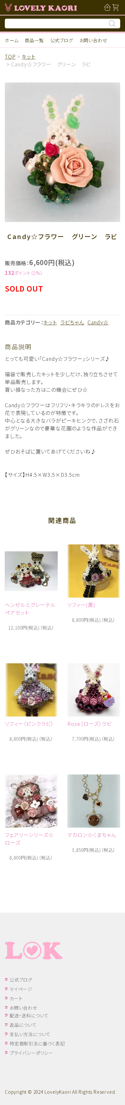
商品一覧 (34, 40)
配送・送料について (29, 1015)
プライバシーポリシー (31, 1053)
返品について (23, 1025)
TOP (10, 56)
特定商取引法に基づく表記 (37, 1043)
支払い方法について (30, 1034)
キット (28, 56)
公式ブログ (61, 40)
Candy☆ (98, 322)
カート (16, 998)
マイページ (21, 989)
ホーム (11, 40)
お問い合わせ (93, 40)
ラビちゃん (72, 322)
